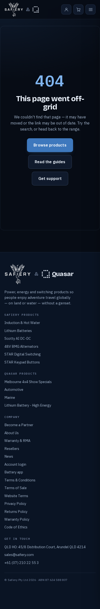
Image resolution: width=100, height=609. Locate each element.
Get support (50, 178)
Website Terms (16, 495)
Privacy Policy (15, 503)
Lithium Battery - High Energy (27, 405)
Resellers (11, 448)
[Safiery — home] (13, 9)
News (8, 456)
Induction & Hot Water (22, 322)
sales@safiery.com (19, 554)
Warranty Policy (16, 519)
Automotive (13, 389)
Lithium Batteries (18, 330)
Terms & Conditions (19, 480)
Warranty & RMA (17, 440)
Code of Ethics (15, 527)
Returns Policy (15, 511)
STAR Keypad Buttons (22, 362)
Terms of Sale (15, 488)
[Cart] (78, 9)
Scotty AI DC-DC (17, 338)
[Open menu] (90, 9)
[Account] (66, 9)
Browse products (49, 145)
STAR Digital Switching (22, 354)
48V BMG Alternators (21, 346)
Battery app (13, 472)
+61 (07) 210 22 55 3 (21, 562)
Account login (15, 464)
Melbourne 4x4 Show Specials (28, 381)
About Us (11, 433)
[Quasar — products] (36, 9)
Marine (9, 397)
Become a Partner (18, 425)
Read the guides (50, 161)
